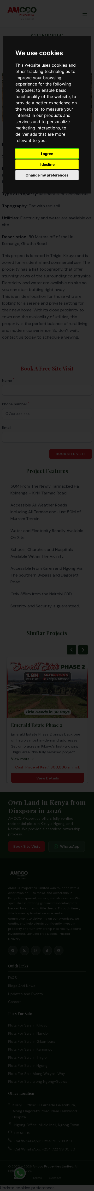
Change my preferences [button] (47, 175)
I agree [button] (47, 153)
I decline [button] (47, 164)
